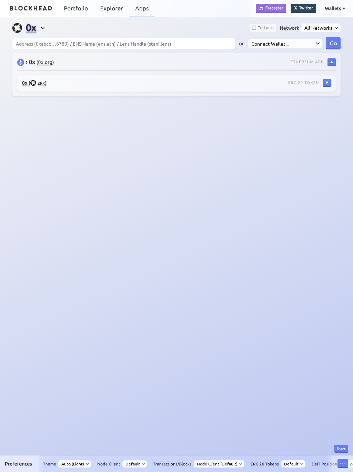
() (34, 83)
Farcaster (274, 8)
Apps (142, 8)
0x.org (45, 62)
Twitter (306, 8)
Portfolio (76, 8)
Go (333, 42)
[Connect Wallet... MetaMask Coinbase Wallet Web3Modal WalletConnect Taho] (285, 43)
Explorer (111, 8)
